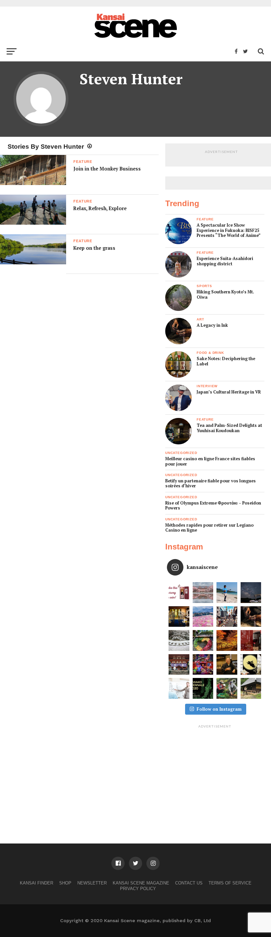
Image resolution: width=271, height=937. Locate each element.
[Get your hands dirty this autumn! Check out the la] (226, 688)
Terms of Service (230, 883)
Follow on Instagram (219, 709)
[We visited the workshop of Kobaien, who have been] (251, 616)
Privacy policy (138, 888)
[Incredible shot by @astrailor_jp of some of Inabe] (203, 616)
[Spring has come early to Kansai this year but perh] (226, 592)
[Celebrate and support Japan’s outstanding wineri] (251, 640)
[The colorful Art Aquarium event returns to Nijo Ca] (203, 664)
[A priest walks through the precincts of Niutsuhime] (179, 664)
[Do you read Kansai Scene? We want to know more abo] (179, 592)
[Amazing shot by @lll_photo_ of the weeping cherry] (203, 592)
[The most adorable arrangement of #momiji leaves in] (203, 640)
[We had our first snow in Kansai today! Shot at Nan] (179, 640)
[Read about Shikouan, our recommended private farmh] (251, 688)
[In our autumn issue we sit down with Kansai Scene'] (226, 664)
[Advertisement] (214, 772)
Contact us (189, 883)
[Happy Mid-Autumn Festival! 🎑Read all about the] (251, 664)
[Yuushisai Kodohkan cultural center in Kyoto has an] (179, 616)
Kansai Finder (36, 883)
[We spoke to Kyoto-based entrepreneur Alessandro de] (226, 616)
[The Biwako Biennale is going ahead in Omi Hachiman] (203, 688)
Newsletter (92, 883)
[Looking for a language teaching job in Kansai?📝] (179, 688)
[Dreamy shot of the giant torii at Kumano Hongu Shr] (251, 592)
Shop (65, 883)
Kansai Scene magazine (141, 883)
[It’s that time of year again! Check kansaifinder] (226, 640)
